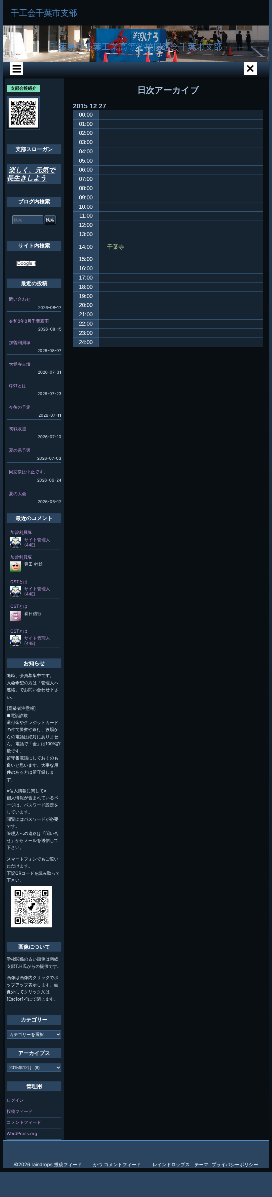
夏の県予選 (20, 450)
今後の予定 (20, 407)
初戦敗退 (17, 428)
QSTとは (17, 385)
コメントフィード (24, 1122)
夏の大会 (17, 493)
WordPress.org (22, 1133)
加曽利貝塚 (20, 342)
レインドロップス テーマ (180, 1164)
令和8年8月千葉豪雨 (29, 321)
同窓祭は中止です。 (28, 471)
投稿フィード (20, 1111)
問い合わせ (20, 299)
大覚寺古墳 (20, 364)
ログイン (15, 1100)
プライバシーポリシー (235, 1164)
